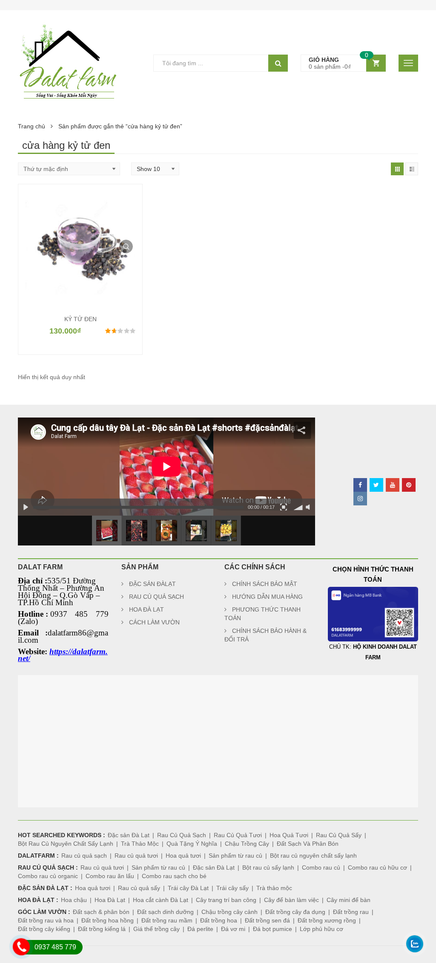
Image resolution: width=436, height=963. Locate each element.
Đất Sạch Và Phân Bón (307, 843)
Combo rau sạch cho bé (174, 876)
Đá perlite (200, 928)
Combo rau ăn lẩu (110, 876)
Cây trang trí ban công (226, 899)
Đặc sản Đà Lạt (128, 835)
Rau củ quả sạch (84, 855)
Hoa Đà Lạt (110, 899)
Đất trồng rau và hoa (46, 920)
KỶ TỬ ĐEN (80, 319)
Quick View (126, 246)
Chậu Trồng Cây (247, 843)
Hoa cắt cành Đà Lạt (160, 899)
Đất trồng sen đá (267, 920)
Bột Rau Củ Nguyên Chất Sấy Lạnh (65, 843)
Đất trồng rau (351, 911)
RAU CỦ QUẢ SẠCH (156, 596)
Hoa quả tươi (183, 855)
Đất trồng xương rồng (327, 920)
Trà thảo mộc (274, 888)
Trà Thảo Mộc (140, 843)
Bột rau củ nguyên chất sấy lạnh (313, 855)
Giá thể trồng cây (156, 928)
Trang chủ (31, 126)
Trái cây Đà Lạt (188, 888)
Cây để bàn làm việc (291, 899)
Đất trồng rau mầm (166, 920)
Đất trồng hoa (218, 920)
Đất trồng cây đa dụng (295, 911)
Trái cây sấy (232, 888)
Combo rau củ (321, 867)
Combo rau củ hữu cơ (377, 867)
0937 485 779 (55, 947)
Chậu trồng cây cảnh (229, 911)
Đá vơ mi (233, 928)
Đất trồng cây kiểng (44, 928)
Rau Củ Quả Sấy (338, 835)
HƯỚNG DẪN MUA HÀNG (267, 596)
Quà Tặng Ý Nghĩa (191, 843)
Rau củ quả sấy (139, 888)
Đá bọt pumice (272, 928)
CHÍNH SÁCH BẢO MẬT (264, 583)
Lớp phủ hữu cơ (321, 928)
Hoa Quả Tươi (289, 835)
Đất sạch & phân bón (101, 911)
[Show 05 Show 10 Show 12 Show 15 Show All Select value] (155, 168)
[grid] (397, 168)
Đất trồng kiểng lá (102, 928)
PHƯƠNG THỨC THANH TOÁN (262, 613)
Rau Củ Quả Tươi (238, 835)
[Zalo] (414, 956)
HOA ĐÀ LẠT (146, 609)
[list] (411, 168)
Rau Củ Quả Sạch (181, 835)
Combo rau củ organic (48, 876)
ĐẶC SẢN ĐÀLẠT (152, 583)
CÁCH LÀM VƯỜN (154, 622)
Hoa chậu (74, 899)
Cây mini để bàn (348, 899)
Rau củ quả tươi (136, 855)
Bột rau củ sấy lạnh (268, 867)
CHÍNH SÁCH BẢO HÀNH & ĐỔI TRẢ (265, 635)
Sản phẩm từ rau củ (235, 855)
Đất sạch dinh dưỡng (165, 911)
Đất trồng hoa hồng (107, 920)
